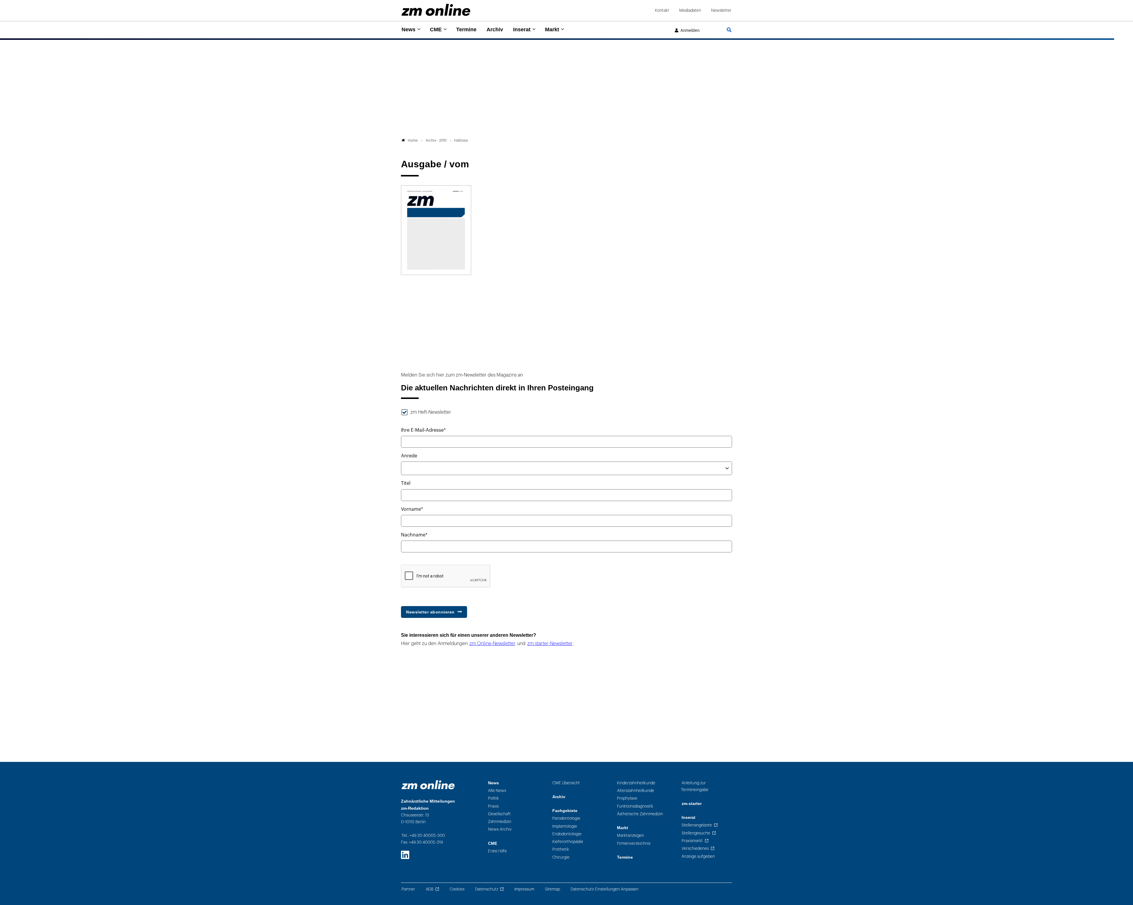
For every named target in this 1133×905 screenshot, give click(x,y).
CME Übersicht (566, 783)
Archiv (495, 29)
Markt (552, 29)
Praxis (493, 806)
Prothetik (560, 849)
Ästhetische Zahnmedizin (640, 814)
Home (413, 140)
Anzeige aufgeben (698, 856)
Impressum (524, 889)
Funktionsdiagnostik (635, 806)
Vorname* (412, 509)
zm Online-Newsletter (492, 643)
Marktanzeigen (630, 835)
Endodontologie (567, 834)
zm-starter (692, 803)
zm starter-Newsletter (550, 643)
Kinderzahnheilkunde (636, 783)
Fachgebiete (564, 811)
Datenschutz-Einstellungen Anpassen (604, 889)
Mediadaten (690, 10)
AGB (429, 889)
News (408, 29)
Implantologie (564, 826)
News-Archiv (500, 829)
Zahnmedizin (499, 822)
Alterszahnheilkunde (635, 791)
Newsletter (721, 10)
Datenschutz (486, 889)
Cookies (457, 889)
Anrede (409, 456)
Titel (405, 483)
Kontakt (662, 10)
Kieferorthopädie (567, 842)
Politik (493, 798)
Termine (466, 29)
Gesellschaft (499, 814)
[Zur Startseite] (436, 10)
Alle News (497, 791)
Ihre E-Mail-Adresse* (423, 430)
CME (436, 29)
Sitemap (552, 889)
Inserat (522, 29)
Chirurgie (560, 857)
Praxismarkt (692, 841)
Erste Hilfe (497, 851)
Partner (408, 889)
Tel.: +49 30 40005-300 (423, 835)
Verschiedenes (695, 848)
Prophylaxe (627, 798)
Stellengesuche (696, 833)
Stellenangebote (697, 825)
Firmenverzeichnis (633, 843)
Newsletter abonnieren (430, 612)
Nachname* (414, 535)
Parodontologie (566, 818)
